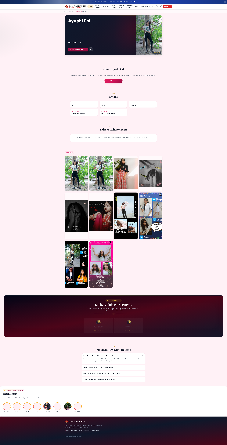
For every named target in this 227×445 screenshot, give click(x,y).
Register (167, 6)
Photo (85, 11)
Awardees (106, 6)
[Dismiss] (225, 2)
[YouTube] (157, 6)
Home (90, 6)
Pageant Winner (121, 6)
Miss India (71, 11)
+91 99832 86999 (76, 430)
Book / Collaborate (77, 49)
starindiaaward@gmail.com (91, 430)
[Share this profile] (91, 49)
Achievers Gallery (129, 6)
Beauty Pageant (97, 6)
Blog (136, 6)
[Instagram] (160, 6)
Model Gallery (113, 6)
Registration (144, 6)
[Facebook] (154, 6)
